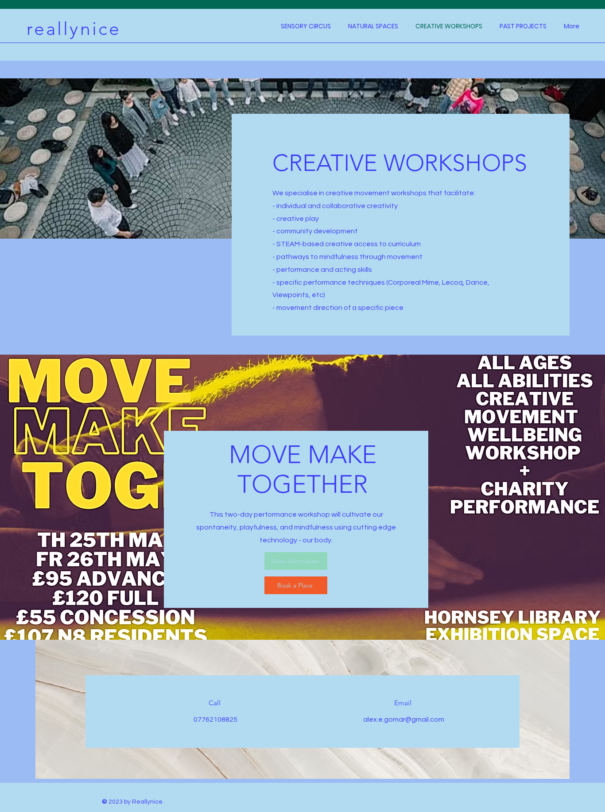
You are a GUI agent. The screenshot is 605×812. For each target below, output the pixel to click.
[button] (523, 26)
